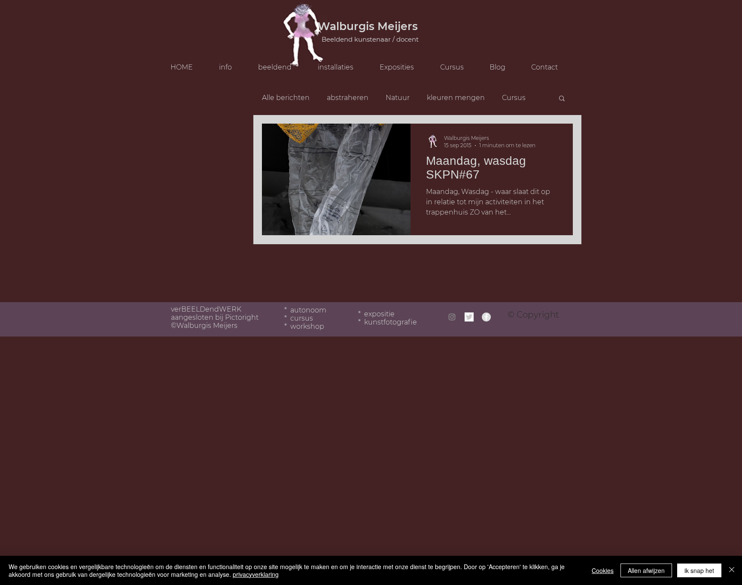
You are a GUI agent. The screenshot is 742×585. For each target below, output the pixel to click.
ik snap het (699, 570)
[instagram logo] (451, 316)
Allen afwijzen (646, 570)
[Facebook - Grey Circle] (486, 316)
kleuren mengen (456, 98)
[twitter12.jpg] (469, 316)
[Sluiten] (732, 570)
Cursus (514, 98)
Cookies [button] (603, 570)
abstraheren (347, 98)
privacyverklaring (256, 574)
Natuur (398, 98)
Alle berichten (286, 98)
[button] (458, 67)
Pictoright (241, 317)
